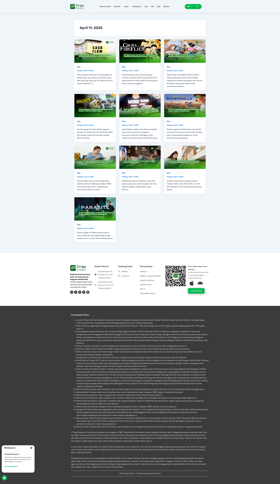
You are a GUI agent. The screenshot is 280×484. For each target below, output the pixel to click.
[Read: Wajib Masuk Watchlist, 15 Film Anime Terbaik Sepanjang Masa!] (140, 51)
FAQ (152, 6)
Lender (126, 6)
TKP (188, 6)
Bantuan (166, 6)
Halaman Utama (105, 6)
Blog (158, 6)
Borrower (117, 6)
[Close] (31, 448)
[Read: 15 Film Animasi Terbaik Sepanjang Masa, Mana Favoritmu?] (185, 105)
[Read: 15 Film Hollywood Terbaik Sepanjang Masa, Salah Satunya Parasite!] (95, 209)
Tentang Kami (136, 6)
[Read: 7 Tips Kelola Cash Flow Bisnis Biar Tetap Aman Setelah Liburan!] (95, 51)
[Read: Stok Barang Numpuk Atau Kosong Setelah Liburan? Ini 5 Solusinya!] (185, 157)
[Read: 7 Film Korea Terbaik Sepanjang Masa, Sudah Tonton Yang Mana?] (95, 105)
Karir (146, 6)
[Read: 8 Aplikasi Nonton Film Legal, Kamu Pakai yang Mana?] (140, 157)
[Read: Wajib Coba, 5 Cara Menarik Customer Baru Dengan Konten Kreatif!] (185, 51)
